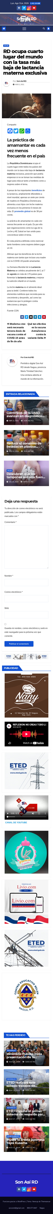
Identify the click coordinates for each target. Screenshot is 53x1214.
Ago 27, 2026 (14, 1119)
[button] (44, 28)
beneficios (37, 190)
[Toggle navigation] (24, 28)
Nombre (9, 576)
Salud (6, 45)
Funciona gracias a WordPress (14, 1201)
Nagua (42, 1208)
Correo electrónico (14, 592)
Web (7, 608)
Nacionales (11, 1050)
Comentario (10, 522)
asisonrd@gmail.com (16, 1208)
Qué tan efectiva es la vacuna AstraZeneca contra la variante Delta (37, 331)
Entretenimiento (13, 1136)
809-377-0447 (32, 1208)
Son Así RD (26, 18)
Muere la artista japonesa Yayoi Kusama (25, 1141)
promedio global (22, 211)
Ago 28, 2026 (14, 1062)
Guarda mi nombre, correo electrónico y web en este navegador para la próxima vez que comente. (26, 632)
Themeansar (45, 1201)
